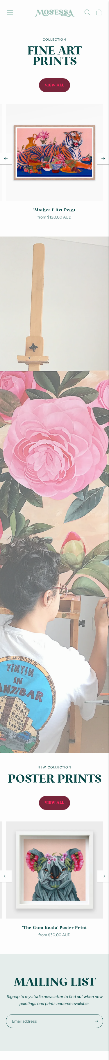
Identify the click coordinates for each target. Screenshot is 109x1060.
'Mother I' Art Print (54, 210)
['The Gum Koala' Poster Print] (54, 870)
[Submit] (96, 1021)
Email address (22, 1014)
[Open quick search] (87, 12)
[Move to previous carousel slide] (6, 158)
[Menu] (10, 12)
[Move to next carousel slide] (103, 158)
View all (54, 85)
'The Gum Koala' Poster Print (54, 928)
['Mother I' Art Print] (54, 152)
